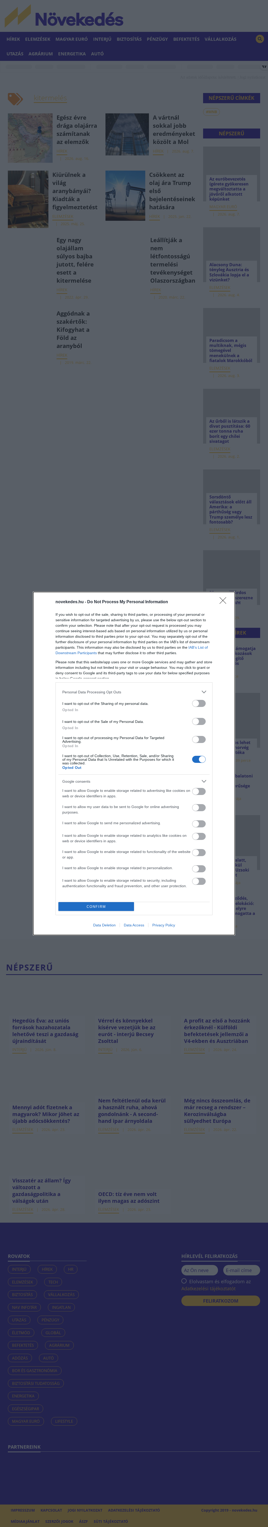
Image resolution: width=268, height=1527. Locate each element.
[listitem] (134, 692)
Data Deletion (104, 925)
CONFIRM (96, 907)
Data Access (134, 925)
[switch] (199, 703)
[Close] (225, 602)
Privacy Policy (163, 925)
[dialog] (134, 763)
